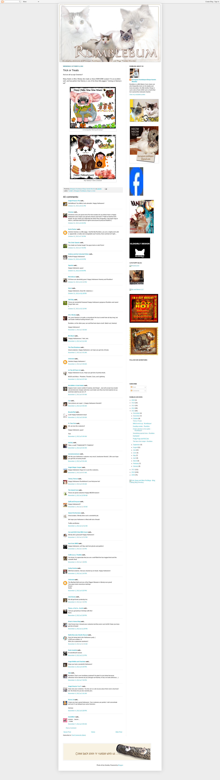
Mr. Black (71, 336)
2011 (133, 469)
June (135, 453)
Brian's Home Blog (74, 621)
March (135, 461)
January (136, 466)
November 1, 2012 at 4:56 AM (77, 406)
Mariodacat (72, 277)
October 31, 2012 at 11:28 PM (77, 293)
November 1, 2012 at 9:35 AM (77, 484)
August (135, 447)
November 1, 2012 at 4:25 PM (77, 590)
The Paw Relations (74, 347)
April (134, 458)
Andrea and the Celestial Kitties (78, 254)
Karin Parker (72, 229)
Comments (135, 391)
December (136, 413)
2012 (133, 411)
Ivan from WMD (73, 543)
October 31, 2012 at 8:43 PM (77, 259)
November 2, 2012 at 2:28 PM (77, 615)
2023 (133, 400)
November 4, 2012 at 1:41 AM (77, 693)
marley (70, 442)
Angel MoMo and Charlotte (76, 661)
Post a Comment (71, 728)
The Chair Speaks (74, 242)
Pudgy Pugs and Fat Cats (141, 439)
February (136, 463)
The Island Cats (73, 490)
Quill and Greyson (74, 501)
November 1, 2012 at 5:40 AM (77, 436)
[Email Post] (105, 188)
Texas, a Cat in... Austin (75, 608)
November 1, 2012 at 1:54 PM (77, 573)
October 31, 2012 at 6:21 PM (77, 206)
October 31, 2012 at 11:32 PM (77, 308)
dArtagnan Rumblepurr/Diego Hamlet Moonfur (144, 80)
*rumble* (70, 191)
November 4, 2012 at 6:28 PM (77, 710)
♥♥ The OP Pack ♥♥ (74, 370)
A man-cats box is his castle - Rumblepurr (142, 429)
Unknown (71, 359)
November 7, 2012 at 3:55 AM (77, 724)
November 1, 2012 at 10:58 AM (77, 495)
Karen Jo (71, 699)
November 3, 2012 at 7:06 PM (77, 680)
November (136, 416)
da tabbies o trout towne (76, 385)
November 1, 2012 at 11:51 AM (77, 526)
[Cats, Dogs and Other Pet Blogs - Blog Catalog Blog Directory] (143, 482)
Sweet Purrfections (74, 513)
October (135, 418)
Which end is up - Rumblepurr (142, 423)
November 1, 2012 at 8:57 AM (77, 472)
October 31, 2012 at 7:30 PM (77, 236)
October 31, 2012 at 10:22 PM (77, 282)
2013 (133, 408)
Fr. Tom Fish (72, 423)
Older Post (119, 732)
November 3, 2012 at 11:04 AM (77, 644)
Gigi (69, 673)
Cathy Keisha (72, 568)
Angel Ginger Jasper (75, 467)
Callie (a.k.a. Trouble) (75, 555)
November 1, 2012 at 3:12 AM (77, 341)
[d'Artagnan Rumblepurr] (136, 195)
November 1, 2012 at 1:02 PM (77, 549)
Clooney (71, 212)
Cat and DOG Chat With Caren (78, 532)
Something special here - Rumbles (143, 433)
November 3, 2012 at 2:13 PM (77, 655)
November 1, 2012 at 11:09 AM (77, 507)
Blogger (120, 765)
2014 (133, 405)
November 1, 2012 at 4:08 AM (77, 364)
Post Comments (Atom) (79, 735)
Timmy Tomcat (73, 479)
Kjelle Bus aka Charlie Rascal (78, 635)
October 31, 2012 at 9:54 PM (77, 271)
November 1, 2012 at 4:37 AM (77, 379)
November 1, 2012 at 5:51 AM (77, 461)
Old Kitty (71, 299)
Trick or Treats (137, 421)
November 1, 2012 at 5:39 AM (77, 417)
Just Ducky (72, 597)
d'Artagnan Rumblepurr (80, 191)
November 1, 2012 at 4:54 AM (77, 394)
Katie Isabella (72, 650)
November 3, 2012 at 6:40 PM (77, 667)
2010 (133, 472)
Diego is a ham (91, 191)
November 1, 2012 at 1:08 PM (77, 562)
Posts (134, 387)
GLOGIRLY (71, 717)
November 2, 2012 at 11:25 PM (77, 629)
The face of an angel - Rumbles (142, 441)
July (134, 450)
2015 (133, 403)
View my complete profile (137, 94)
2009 (133, 475)
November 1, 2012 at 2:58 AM (77, 330)
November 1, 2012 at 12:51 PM (77, 537)
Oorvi (70, 288)
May (134, 455)
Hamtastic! (136, 436)
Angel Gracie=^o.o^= (75, 686)
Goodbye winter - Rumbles (141, 426)
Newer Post (67, 732)
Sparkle (70, 265)
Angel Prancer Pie (74, 201)
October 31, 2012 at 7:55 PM (77, 248)
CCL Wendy (72, 315)
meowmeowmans (74, 454)
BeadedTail (71, 412)
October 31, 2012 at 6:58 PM (77, 223)
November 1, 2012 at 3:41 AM (77, 352)
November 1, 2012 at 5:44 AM (77, 448)
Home (93, 732)
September (136, 444)
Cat (69, 401)
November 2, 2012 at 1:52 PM (77, 602)
